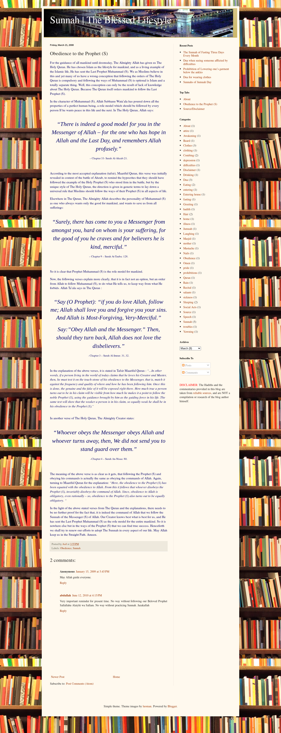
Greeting (188, 204)
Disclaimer (189, 170)
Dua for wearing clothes (197, 77)
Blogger (172, 706)
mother (187, 243)
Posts (188, 365)
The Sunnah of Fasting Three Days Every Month (203, 54)
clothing (188, 150)
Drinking (188, 175)
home (186, 219)
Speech (187, 317)
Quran (186, 278)
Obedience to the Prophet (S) (200, 104)
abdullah (65, 595)
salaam (187, 292)
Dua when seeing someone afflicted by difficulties (205, 62)
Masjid (187, 238)
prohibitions (190, 273)
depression (189, 160)
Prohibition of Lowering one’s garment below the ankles (206, 70)
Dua (185, 180)
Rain (186, 283)
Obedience (66, 548)
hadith (186, 209)
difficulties (189, 165)
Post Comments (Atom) (80, 683)
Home (116, 677)
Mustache (188, 248)
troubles (188, 327)
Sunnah (76, 548)
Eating (187, 185)
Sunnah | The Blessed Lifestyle (110, 19)
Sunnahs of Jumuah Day (197, 82)
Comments (191, 372)
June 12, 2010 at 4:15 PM (87, 595)
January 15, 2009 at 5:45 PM (92, 571)
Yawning (188, 331)
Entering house (192, 194)
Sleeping (188, 302)
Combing (188, 155)
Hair (185, 214)
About (186, 99)
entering (188, 190)
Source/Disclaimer (194, 109)
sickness (188, 297)
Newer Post (57, 677)
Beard (186, 141)
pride (186, 268)
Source (187, 312)
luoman (147, 706)
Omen (186, 263)
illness (186, 224)
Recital (187, 287)
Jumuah (187, 229)
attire (186, 131)
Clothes (187, 145)
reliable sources (202, 393)
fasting (187, 199)
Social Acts (189, 307)
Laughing (188, 234)
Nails (186, 253)
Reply (63, 583)
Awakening (189, 136)
